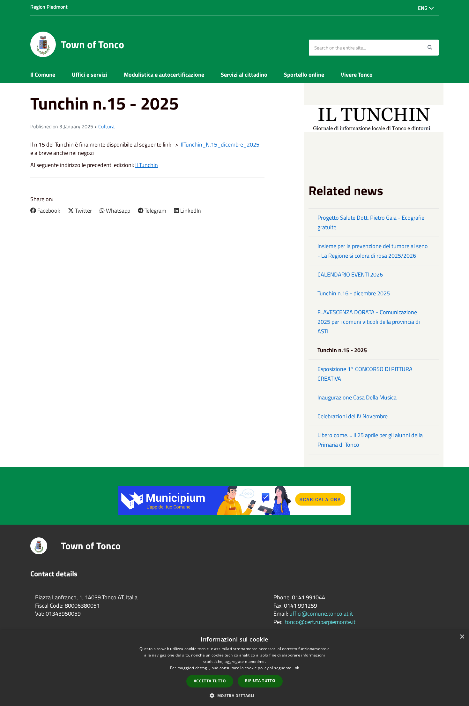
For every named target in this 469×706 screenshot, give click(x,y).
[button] (234, 695)
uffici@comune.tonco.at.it (321, 613)
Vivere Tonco (357, 74)
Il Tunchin (146, 165)
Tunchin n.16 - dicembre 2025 (353, 293)
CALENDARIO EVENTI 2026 (350, 274)
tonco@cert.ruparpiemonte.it (320, 622)
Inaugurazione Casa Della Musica (357, 397)
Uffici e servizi (89, 74)
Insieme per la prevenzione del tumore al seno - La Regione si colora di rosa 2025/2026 (372, 251)
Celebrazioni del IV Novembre (352, 416)
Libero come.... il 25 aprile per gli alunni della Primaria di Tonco (370, 440)
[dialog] (234, 668)
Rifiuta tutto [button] (260, 680)
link (296, 668)
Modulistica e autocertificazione (164, 74)
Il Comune (42, 74)
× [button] (461, 636)
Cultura (106, 126)
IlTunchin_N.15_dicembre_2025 (220, 144)
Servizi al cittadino (244, 74)
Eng (423, 8)
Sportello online (304, 74)
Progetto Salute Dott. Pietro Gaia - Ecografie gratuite (370, 222)
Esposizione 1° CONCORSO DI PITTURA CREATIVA (365, 374)
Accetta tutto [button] (210, 681)
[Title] (234, 500)
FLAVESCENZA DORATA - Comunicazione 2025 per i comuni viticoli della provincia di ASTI (368, 322)
